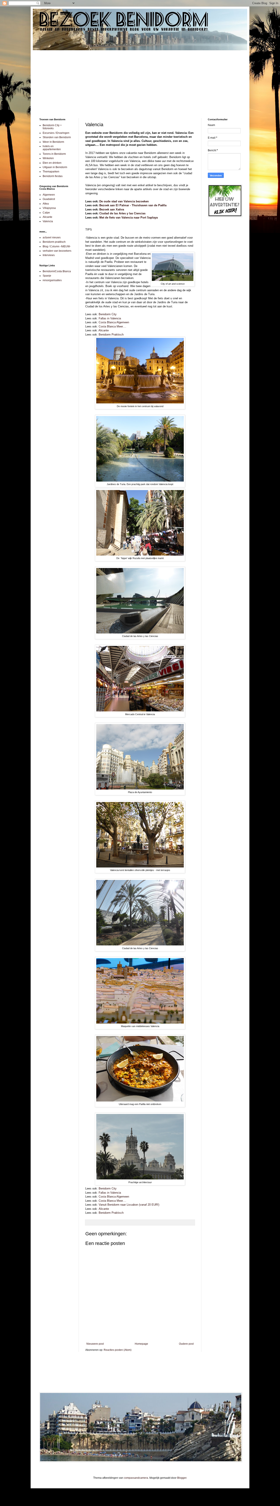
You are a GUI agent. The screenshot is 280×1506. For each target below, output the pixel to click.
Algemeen (49, 194)
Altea (46, 203)
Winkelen (48, 158)
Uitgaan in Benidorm (55, 167)
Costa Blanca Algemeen (114, 322)
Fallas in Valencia (110, 318)
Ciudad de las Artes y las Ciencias (122, 213)
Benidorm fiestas (53, 176)
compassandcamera (136, 1477)
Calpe (46, 212)
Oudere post (186, 1343)
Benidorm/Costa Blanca (57, 271)
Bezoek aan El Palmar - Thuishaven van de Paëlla (132, 205)
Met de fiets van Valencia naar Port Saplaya (128, 217)
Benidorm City (108, 314)
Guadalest (49, 199)
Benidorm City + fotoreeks (52, 127)
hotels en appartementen (52, 148)
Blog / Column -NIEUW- (57, 246)
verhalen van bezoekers (57, 250)
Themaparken (51, 171)
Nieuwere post (95, 1343)
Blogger (181, 1477)
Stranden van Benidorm (57, 137)
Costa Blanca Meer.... (112, 326)
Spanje (47, 275)
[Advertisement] (140, 81)
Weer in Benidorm (53, 141)
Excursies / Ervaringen (56, 132)
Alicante (103, 330)
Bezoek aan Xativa (111, 209)
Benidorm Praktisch (111, 334)
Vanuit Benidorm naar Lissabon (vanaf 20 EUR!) (129, 1204)
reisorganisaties (52, 280)
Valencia (48, 221)
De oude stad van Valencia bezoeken (124, 201)
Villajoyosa (49, 208)
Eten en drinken (52, 162)
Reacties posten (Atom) (117, 1349)
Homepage (141, 1343)
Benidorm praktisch (54, 241)
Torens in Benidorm (54, 153)
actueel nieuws (52, 237)
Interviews (49, 255)
